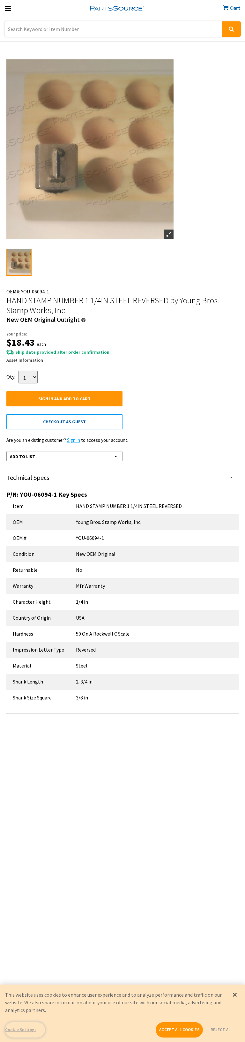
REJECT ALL (221, 1029)
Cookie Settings (20, 1029)
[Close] (235, 995)
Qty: (10, 377)
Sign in (73, 440)
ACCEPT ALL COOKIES (179, 1029)
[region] (122, 1013)
